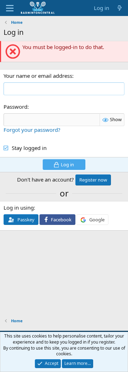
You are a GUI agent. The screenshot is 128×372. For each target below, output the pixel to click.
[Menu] (9, 8)
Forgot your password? (32, 129)
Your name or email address (38, 75)
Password (15, 106)
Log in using (19, 207)
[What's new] (120, 8)
